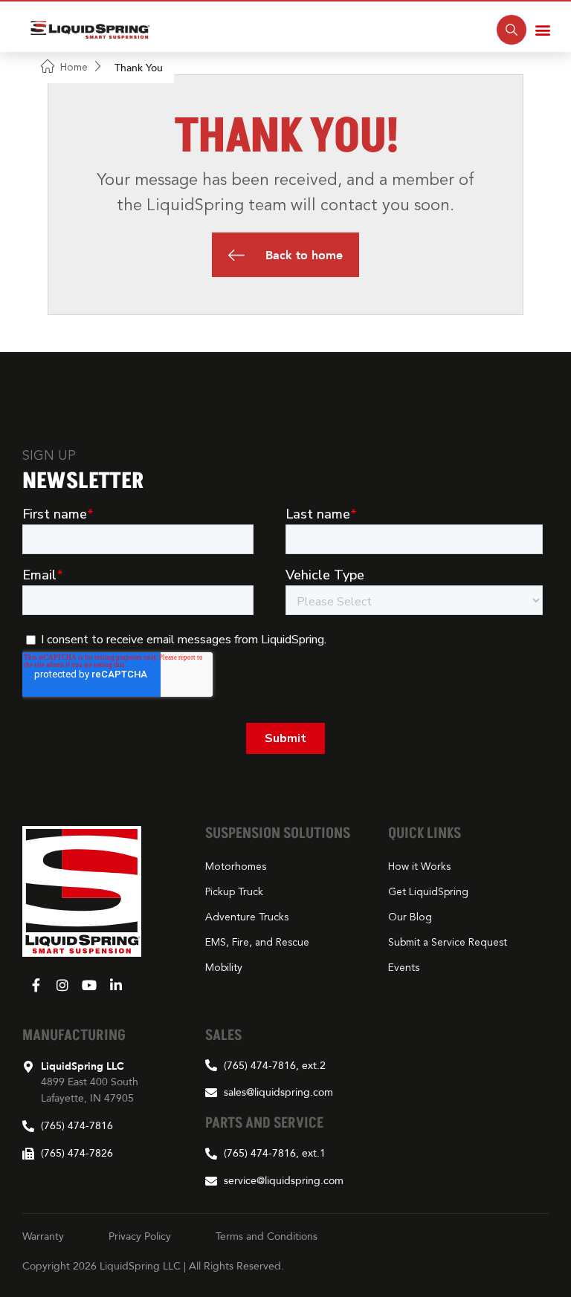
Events (403, 967)
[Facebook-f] (35, 985)
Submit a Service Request (447, 942)
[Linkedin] (116, 985)
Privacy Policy (140, 1236)
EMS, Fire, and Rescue (257, 942)
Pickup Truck (234, 892)
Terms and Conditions (266, 1236)
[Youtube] (89, 985)
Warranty (43, 1236)
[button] (543, 30)
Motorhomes (235, 866)
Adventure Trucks (246, 917)
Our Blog (410, 917)
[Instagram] (62, 985)
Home (74, 67)
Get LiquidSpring (428, 892)
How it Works (419, 866)
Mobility (223, 967)
